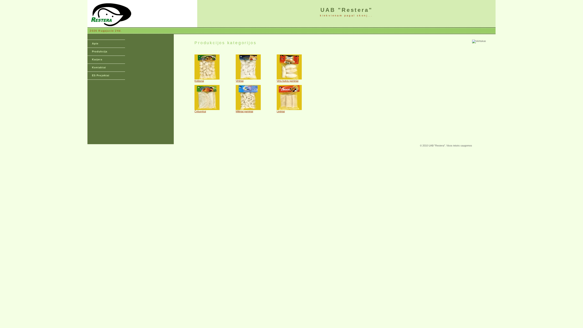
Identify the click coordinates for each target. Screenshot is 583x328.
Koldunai (199, 80)
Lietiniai (281, 111)
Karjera (97, 59)
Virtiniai (239, 80)
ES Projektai (100, 75)
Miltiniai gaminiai (244, 111)
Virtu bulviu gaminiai (287, 80)
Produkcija (99, 51)
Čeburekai (200, 111)
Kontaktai (99, 67)
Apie (95, 43)
